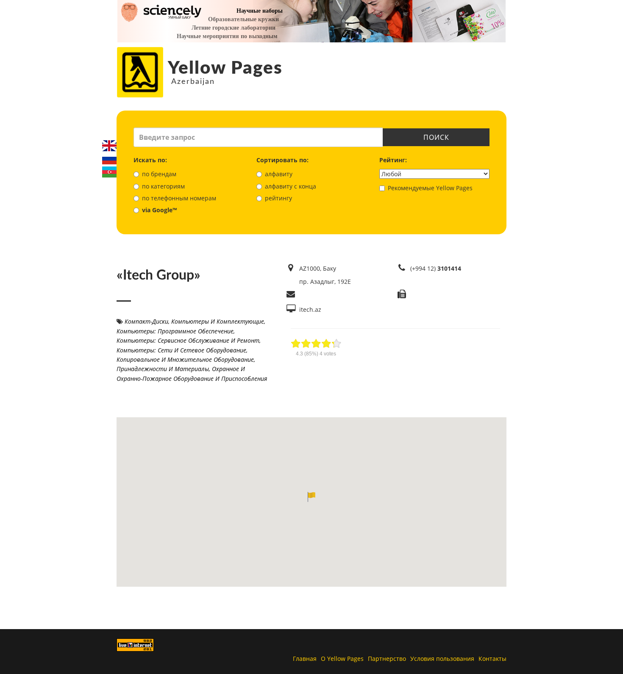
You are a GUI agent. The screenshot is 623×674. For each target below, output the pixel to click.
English (109, 145)
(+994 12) (435, 268)
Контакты (492, 659)
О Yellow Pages (342, 659)
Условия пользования (442, 659)
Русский (109, 158)
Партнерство (387, 659)
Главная (305, 659)
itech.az (310, 309)
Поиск (436, 137)
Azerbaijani (109, 172)
